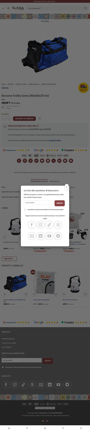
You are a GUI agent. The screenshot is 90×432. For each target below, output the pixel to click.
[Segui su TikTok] (49, 225)
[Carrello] (45, 428)
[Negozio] (27, 428)
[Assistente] (81, 428)
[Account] (63, 428)
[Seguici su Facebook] (32, 225)
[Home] (9, 428)
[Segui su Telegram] (58, 236)
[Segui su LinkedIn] (41, 236)
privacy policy (59, 209)
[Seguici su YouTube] (49, 236)
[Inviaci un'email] (32, 236)
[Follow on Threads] (58, 225)
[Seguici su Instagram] (41, 225)
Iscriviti (60, 203)
